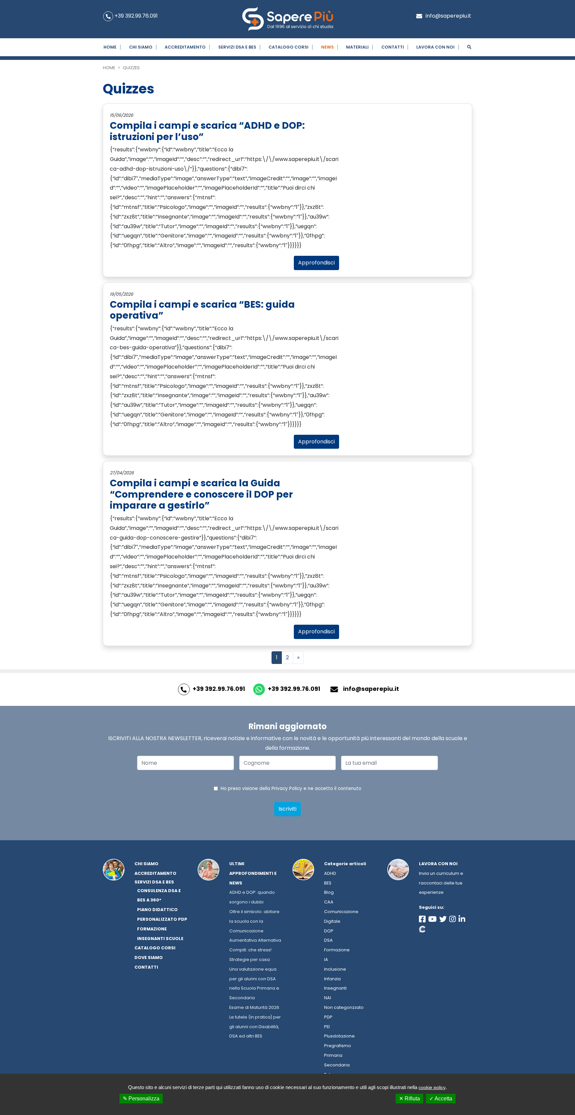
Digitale (332, 921)
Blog (329, 892)
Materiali (357, 47)
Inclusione (335, 969)
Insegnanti (335, 988)
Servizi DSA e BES (237, 47)
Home (109, 47)
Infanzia (332, 979)
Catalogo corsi (288, 47)
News (327, 47)
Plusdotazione (339, 1036)
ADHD (330, 873)
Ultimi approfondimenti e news (253, 873)
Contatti (392, 47)
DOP (328, 931)
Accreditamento (185, 47)
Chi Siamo (146, 864)
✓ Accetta (440, 1098)
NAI (327, 998)
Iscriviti (287, 809)
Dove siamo (148, 957)
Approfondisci (316, 262)
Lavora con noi (438, 864)
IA (326, 959)
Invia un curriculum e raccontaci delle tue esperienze (441, 883)
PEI (327, 1027)
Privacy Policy (287, 788)
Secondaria (337, 1065)
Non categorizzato (344, 1007)
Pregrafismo (337, 1045)
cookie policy (432, 1087)
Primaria (333, 1055)
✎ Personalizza (141, 1098)
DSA (328, 940)
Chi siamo (140, 47)
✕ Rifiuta (409, 1098)
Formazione (337, 950)
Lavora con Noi (435, 47)
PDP (328, 1017)
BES (327, 883)
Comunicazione (341, 911)
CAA (328, 902)
